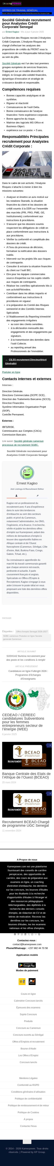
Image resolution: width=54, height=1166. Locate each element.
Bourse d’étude (28, 1048)
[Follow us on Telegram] (31, 1158)
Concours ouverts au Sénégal (28, 1035)
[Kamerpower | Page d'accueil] (15, 4)
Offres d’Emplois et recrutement (28, 1041)
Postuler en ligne (11, 372)
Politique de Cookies (28, 1112)
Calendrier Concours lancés (28, 1001)
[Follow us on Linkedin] (35, 1158)
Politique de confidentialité (28, 1098)
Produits (28, 1021)
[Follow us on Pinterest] (39, 1158)
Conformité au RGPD (28, 1085)
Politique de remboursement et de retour (28, 1105)
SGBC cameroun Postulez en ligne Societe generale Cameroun (22, 637)
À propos (28, 1119)
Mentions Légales (28, 1078)
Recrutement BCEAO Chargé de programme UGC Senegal (25, 823)
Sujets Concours (28, 1014)
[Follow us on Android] (22, 1158)
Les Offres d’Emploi (28, 1055)
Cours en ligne (28, 994)
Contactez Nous (28, 1126)
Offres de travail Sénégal (20, 10)
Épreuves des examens (28, 1007)
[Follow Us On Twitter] (14, 1158)
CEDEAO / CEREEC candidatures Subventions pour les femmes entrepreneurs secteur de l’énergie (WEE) (23, 722)
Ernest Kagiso (12, 32)
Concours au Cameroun (28, 1028)
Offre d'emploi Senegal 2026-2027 (32, 632)
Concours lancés (28, 1062)
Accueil (4, 13)
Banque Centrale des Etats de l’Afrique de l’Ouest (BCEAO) (26, 775)
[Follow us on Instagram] (27, 1158)
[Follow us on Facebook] (18, 1158)
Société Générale (11, 63)
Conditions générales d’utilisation (28, 1092)
